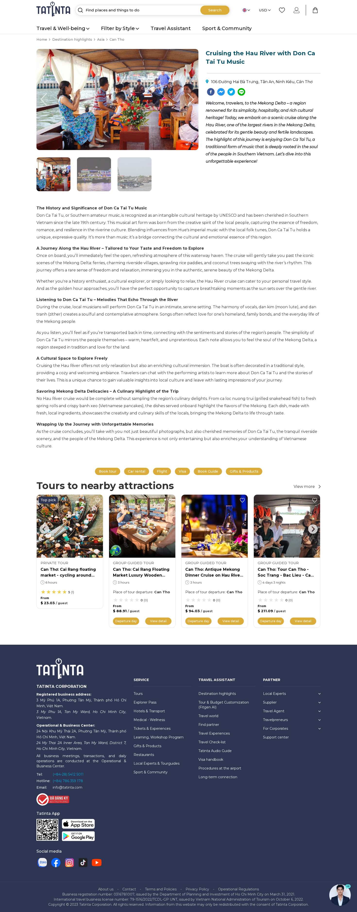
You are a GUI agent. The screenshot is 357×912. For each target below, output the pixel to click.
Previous (44, 529)
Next (313, 529)
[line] (241, 92)
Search (214, 10)
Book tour (107, 471)
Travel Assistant (171, 28)
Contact (129, 889)
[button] (53, 174)
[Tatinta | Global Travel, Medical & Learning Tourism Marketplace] (53, 10)
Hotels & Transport (149, 711)
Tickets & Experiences (152, 728)
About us (105, 889)
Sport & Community (227, 28)
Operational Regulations (238, 889)
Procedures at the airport (219, 768)
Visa (182, 471)
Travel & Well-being (60, 28)
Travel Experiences (214, 733)
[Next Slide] (191, 99)
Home (41, 39)
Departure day (126, 621)
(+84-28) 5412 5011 (68, 774)
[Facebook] (56, 862)
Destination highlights (72, 39)
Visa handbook (210, 759)
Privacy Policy (197, 889)
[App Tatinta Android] (78, 837)
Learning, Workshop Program (159, 737)
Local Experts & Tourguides (156, 763)
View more (304, 486)
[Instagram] (69, 862)
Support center (276, 737)
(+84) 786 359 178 (68, 781)
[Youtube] (96, 862)
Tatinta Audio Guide (215, 751)
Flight (162, 471)
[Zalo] (42, 862)
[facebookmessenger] (221, 92)
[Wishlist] (282, 10)
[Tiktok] (83, 862)
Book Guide (208, 471)
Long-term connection (217, 777)
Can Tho (117, 39)
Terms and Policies (161, 889)
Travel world (208, 716)
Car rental (136, 471)
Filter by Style (118, 28)
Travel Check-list (212, 742)
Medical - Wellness (149, 720)
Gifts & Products (244, 471)
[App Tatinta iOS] (78, 825)
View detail (158, 621)
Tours (138, 693)
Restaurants (144, 755)
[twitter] (231, 92)
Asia (100, 39)
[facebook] (211, 92)
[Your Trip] (315, 10)
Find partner (208, 724)
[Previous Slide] (43, 99)
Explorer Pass (145, 702)
